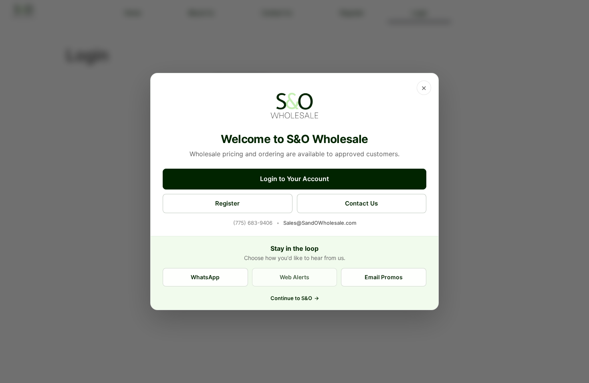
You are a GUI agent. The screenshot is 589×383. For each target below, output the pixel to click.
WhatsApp (205, 277)
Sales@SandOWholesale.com (319, 223)
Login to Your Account (294, 179)
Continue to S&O (294, 298)
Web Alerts (294, 277)
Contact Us (361, 203)
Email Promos (384, 277)
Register (227, 203)
